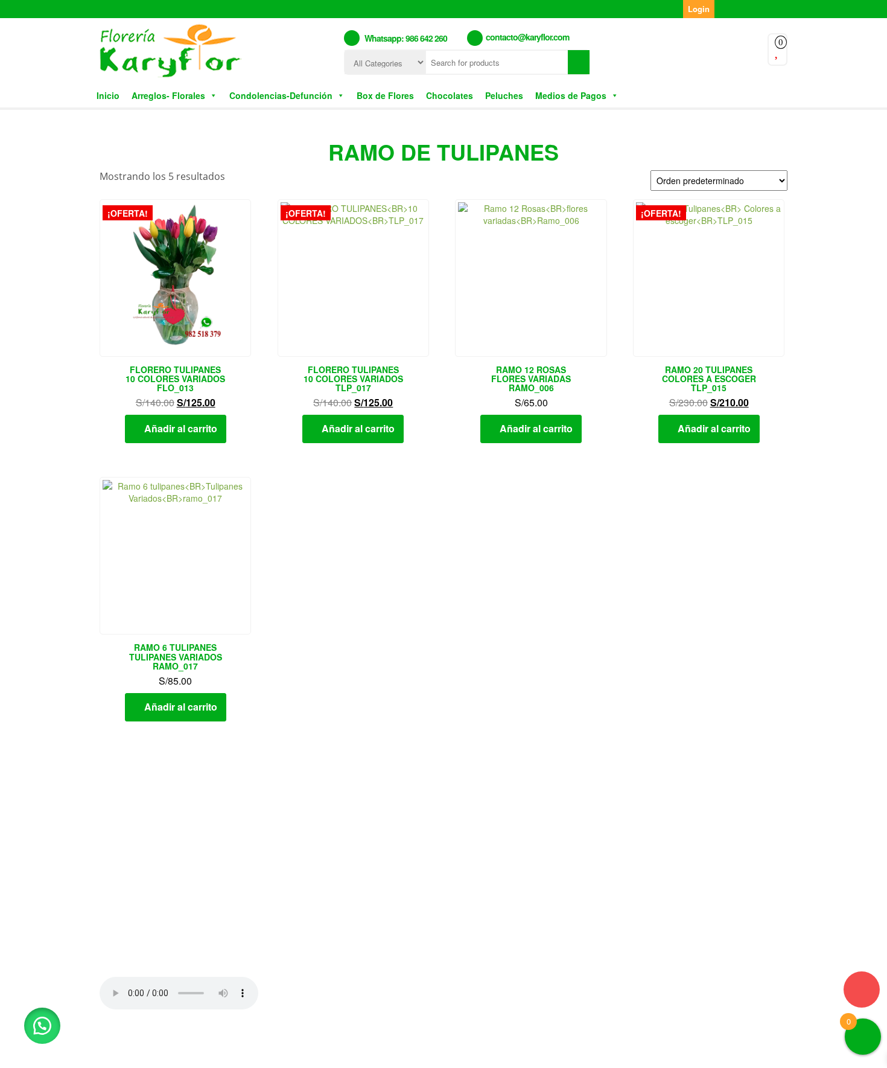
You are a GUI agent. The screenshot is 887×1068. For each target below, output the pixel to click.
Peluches (504, 95)
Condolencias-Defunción (280, 95)
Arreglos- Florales (168, 95)
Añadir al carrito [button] (180, 428)
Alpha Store (514, 1049)
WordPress (405, 1049)
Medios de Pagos (570, 95)
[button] (42, 1026)
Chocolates (449, 95)
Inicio (108, 95)
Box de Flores (385, 95)
